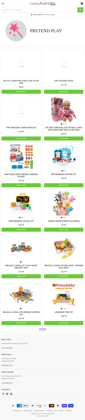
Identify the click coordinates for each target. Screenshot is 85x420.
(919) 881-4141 (7, 365)
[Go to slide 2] (63, 170)
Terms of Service (39, 411)
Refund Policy (28, 411)
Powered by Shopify (43, 416)
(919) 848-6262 (7, 383)
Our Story (49, 411)
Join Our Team (59, 411)
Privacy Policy (17, 411)
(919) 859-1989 (7, 348)
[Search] (80, 9)
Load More (42, 329)
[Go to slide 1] (61, 124)
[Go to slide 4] (66, 217)
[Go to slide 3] (65, 170)
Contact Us (69, 411)
